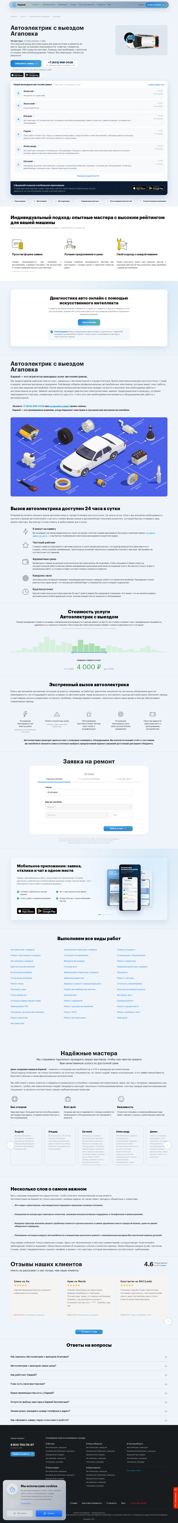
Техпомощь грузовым (54, 1462)
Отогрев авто (70, 967)
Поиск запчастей (18, 995)
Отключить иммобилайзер (129, 984)
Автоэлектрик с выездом (23, 950)
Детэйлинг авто (124, 995)
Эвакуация (122, 1018)
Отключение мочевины (21, 978)
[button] (26, 63)
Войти (141, 5)
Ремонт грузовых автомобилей (78, 1006)
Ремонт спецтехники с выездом (26, 955)
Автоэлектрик (17, 1023)
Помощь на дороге (126, 950)
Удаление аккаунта (98, 1513)
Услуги (35, 4)
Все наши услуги (134, 1470)
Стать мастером (138, 1503)
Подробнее (26, 1503)
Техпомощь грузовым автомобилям (27, 1012)
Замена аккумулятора (74, 978)
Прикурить (122, 972)
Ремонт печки (17, 984)
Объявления (62, 4)
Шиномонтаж (70, 995)
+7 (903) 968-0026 (33, 406)
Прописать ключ (18, 989)
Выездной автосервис (74, 961)
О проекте (101, 4)
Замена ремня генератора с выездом (81, 972)
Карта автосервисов (86, 4)
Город (48, 787)
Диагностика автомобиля (23, 967)
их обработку (114, 839)
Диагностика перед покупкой (131, 989)
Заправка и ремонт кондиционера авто (82, 984)
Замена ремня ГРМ (19, 1006)
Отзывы (73, 4)
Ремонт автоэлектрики (75, 1018)
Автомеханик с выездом (22, 961)
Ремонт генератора (126, 961)
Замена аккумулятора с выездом (132, 967)
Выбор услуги (116, 829)
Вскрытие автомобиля (21, 972)
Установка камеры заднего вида (26, 1001)
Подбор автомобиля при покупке (79, 989)
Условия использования (81, 1513)
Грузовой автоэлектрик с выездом (80, 950)
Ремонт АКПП (70, 1012)
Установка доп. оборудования (131, 955)
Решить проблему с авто (128, 1012)
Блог (109, 4)
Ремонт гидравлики (73, 1001)
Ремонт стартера (125, 978)
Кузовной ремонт (125, 1001)
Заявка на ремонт (154, 5)
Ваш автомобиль (53, 802)
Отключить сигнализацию (76, 955)
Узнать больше (89, 322)
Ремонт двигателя (19, 1018)
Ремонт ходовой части (128, 1006)
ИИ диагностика (49, 4)
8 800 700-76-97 (22, 1444)
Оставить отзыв (89, 1332)
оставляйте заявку (59, 406)
